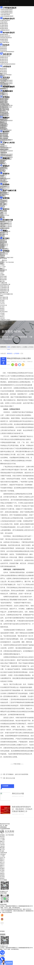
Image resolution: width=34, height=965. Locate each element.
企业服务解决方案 (4, 287)
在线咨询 (2, 934)
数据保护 (2, 195)
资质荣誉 (2, 246)
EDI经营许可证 (4, 201)
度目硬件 (6, 132)
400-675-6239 (3, 932)
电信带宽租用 (3, 68)
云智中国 (2, 256)
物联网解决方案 (4, 292)
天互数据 (4, 1)
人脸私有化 (3, 154)
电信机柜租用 (3, 47)
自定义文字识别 (4, 112)
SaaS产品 (2, 206)
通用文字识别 (4, 99)
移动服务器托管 (4, 59)
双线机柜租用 (3, 50)
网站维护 (3, 194)
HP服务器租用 (3, 22)
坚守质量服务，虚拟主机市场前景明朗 (17, 774)
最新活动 (2, 3)
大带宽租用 (6, 66)
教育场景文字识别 (4, 108)
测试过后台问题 (10, 778)
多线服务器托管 (4, 62)
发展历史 (2, 873)
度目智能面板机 (5, 140)
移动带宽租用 (3, 71)
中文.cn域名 (3, 81)
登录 (1, 268)
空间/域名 (6, 77)
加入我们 (2, 243)
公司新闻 (2, 252)
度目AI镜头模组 (4, 135)
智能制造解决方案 (4, 289)
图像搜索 (2, 161)
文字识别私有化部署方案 (6, 105)
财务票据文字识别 (4, 110)
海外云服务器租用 (4, 42)
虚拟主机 (2, 82)
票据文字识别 (3, 102)
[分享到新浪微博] (16, 364)
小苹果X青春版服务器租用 (6, 16)
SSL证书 (3, 182)
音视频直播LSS (4, 126)
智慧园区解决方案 (6, 225)
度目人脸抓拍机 (4, 138)
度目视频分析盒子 (4, 133)
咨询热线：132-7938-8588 (7, 262)
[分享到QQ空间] (22, 364)
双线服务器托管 (4, 61)
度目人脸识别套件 (4, 136)
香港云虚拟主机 (4, 84)
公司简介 (2, 872)
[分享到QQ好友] (19, 364)
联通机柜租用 (3, 48)
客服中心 (2, 860)
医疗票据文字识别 (6, 107)
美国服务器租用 (4, 34)
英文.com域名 (3, 79)
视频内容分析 (3, 119)
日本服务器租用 (4, 41)
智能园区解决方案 (4, 290)
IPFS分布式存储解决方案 (6, 294)
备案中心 (2, 865)
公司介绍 (2, 240)
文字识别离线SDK (4, 113)
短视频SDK (3, 127)
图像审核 (2, 163)
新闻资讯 (9, 353)
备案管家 (3, 203)
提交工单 (2, 862)
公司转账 (2, 838)
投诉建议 (2, 868)
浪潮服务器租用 (4, 27)
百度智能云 (3, 854)
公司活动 (30, 347)
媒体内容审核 (3, 121)
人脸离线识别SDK (6, 147)
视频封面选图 (3, 122)
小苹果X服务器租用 (5, 14)
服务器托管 (7, 54)
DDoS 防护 (3, 88)
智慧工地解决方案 (6, 226)
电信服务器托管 (5, 56)
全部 (8, 347)
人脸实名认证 (4, 149)
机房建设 (2, 93)
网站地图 (2, 847)
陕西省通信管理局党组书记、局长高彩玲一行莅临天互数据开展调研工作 (22, 809)
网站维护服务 (3, 279)
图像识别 (3, 160)
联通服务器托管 (4, 57)
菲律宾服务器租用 (6, 37)
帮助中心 (2, 264)
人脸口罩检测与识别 (6, 151)
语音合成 (2, 169)
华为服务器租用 (4, 25)
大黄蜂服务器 (4, 30)
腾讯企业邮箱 (3, 211)
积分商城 (3, 248)
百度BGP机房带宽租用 (5, 74)
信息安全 (2, 864)
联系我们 (2, 245)
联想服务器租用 (4, 28)
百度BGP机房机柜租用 (7, 51)
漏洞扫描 (3, 192)
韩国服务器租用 (4, 39)
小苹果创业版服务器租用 (6, 9)
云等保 (3, 177)
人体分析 (3, 146)
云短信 (1, 215)
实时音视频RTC (4, 129)
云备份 (1, 273)
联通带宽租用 (3, 70)
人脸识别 (2, 144)
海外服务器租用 (9, 33)
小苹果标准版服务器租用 (6, 11)
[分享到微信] (12, 364)
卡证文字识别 (3, 100)
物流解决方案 (4, 228)
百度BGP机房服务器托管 (7, 64)
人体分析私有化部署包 (5, 155)
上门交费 (2, 839)
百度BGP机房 (3, 852)
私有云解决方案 (4, 232)
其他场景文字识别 (4, 115)
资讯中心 (2, 254)
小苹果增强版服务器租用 (6, 13)
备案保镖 (3, 205)
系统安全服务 (4, 186)
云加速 (1, 214)
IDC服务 (2, 851)
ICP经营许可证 (4, 200)
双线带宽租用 (3, 73)
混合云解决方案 (4, 234)
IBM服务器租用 (4, 23)
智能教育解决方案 (4, 286)
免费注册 (2, 270)
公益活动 (2, 846)
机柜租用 (6, 45)
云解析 (1, 212)
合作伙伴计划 (3, 242)
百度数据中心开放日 (6, 257)
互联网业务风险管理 (5, 178)
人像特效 (3, 152)
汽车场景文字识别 (4, 104)
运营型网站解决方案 (5, 284)
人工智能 (2, 94)
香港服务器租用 (5, 36)
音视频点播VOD (4, 124)
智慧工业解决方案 (6, 223)
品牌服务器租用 (9, 19)
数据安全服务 (4, 188)
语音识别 (3, 167)
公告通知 (24, 347)
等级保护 (2, 175)
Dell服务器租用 (5, 20)
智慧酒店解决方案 (6, 221)
